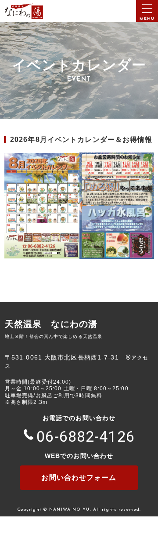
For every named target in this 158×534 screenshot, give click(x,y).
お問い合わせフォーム (78, 477)
